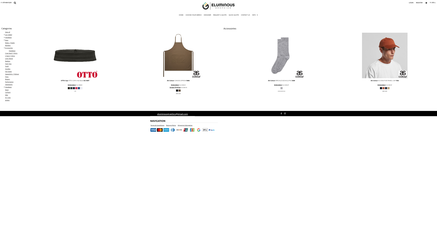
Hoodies (7, 69)
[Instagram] (285, 113)
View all (7, 32)
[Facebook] (281, 113)
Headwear (8, 38)
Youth (7, 66)
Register (419, 3)
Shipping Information (185, 125)
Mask (7, 90)
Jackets (7, 100)
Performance (9, 82)
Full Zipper (8, 72)
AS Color (8, 98)
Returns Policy (171, 125)
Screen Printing (175, 87)
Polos (7, 77)
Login (411, 3)
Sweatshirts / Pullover (12, 74)
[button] (15, 3)
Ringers (7, 79)
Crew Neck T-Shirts (11, 53)
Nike (6, 95)
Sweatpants (9, 85)
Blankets (8, 46)
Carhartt (7, 92)
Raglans (7, 61)
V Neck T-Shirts (10, 56)
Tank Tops (8, 64)
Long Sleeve (9, 59)
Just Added (8, 35)
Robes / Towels (10, 43)
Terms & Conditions (157, 125)
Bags (6, 40)
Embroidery (72, 85)
